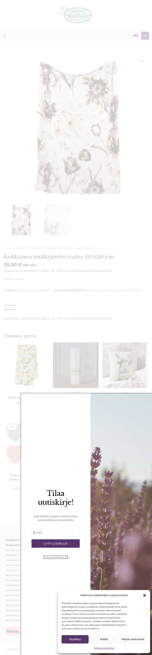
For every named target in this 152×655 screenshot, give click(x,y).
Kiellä (104, 639)
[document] (76, 327)
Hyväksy (75, 639)
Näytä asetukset (133, 639)
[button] (144, 595)
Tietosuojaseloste (104, 647)
